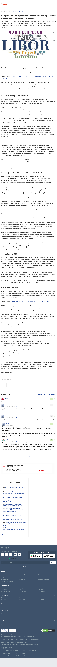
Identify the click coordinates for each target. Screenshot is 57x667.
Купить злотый (41, 599)
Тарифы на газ (41, 577)
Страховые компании (42, 624)
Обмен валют (4, 597)
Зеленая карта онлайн (6, 622)
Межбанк (3, 577)
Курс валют (3, 574)
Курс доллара (22, 574)
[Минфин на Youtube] (19, 554)
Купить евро (22, 599)
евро (35, 153)
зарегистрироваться (33, 456)
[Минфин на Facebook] (2, 554)
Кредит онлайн (22, 579)
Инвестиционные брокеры (43, 575)
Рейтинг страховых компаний (44, 622)
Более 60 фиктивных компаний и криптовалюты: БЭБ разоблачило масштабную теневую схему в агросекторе (13, 510)
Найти (52, 562)
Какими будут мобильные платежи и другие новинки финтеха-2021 (30, 301)
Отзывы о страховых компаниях (26, 622)
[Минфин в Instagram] (15, 554)
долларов (51, 160)
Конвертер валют (4, 579)
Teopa (6, 404)
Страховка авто (4, 624)
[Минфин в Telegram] (6, 554)
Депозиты (21, 577)
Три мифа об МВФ (16, 141)
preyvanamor (8, 415)
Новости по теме (15, 482)
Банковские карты (23, 575)
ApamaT (7, 398)
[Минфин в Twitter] (10, 554)
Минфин (9, 379)
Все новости (6, 535)
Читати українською (18, 11)
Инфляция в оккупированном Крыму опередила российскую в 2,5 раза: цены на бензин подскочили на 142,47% (15, 524)
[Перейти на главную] (4, 4)
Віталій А (7, 439)
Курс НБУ (3, 575)
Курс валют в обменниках (24, 597)
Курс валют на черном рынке (44, 597)
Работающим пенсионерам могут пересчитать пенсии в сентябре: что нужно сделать (13, 529)
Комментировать (16, 385)
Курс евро (40, 574)
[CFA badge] (20, 631)
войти (23, 456)
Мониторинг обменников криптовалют (9, 581)
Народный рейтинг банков (43, 579)
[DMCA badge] (48, 630)
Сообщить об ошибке (28, 566)
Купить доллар (4, 599)
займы (25, 130)
